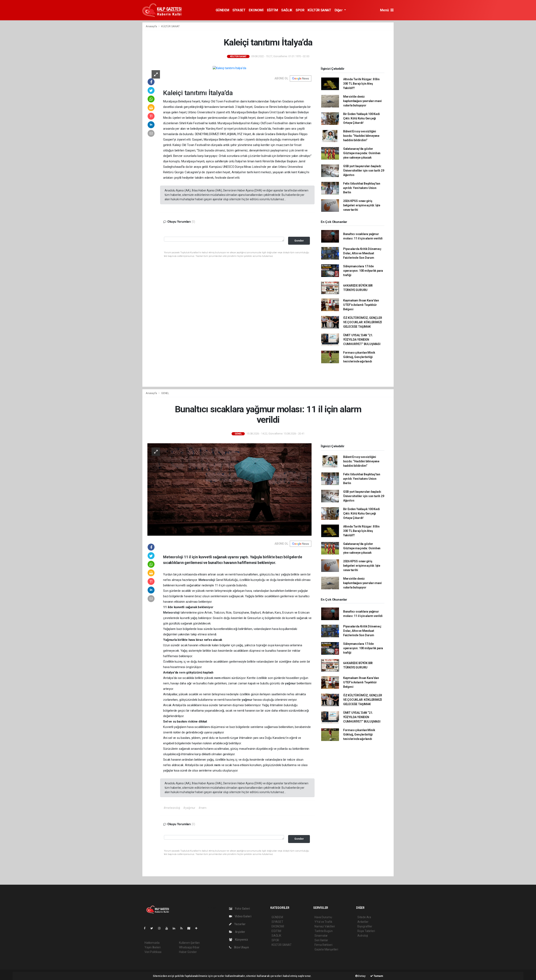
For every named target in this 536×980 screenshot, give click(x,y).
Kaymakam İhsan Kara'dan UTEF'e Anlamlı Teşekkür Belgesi (361, 305)
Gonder (299, 240)
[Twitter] (153, 928)
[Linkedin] (176, 928)
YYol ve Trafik (323, 921)
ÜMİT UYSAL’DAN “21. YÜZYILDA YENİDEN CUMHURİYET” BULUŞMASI (361, 340)
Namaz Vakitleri (324, 926)
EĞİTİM (272, 10)
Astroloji (362, 935)
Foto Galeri (242, 908)
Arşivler (239, 931)
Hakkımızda (152, 942)
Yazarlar (240, 924)
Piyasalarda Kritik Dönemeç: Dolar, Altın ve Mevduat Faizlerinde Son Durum (362, 253)
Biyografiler (364, 926)
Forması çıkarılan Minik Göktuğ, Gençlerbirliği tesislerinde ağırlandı (359, 357)
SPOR (300, 10)
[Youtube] (168, 928)
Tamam (378, 975)
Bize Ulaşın (241, 947)
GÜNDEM (222, 10)
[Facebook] (146, 928)
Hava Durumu (323, 917)
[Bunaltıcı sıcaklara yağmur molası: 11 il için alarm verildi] (229, 489)
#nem (202, 807)
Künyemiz (241, 939)
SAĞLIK (286, 10)
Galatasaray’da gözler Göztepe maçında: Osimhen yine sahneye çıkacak (361, 153)
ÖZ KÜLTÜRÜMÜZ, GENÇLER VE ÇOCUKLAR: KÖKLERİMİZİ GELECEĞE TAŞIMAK (362, 322)
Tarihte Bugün (323, 931)
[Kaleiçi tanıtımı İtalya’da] (229, 68)
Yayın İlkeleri (152, 947)
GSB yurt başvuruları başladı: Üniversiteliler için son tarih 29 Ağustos (363, 170)
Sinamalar (321, 935)
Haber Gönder (188, 952)
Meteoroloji (207, 580)
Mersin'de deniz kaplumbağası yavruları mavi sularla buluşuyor (362, 101)
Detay (362, 975)
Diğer (339, 10)
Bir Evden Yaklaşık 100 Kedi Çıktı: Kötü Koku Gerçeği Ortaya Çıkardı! (361, 118)
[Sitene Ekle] (198, 928)
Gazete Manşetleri (326, 949)
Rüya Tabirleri (366, 931)
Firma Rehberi (323, 944)
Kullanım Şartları (189, 942)
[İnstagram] (161, 928)
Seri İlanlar (321, 940)
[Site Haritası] (190, 928)
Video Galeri (242, 916)
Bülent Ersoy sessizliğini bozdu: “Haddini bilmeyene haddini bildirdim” (361, 136)
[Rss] (183, 928)
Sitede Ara (364, 917)
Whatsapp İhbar (189, 947)
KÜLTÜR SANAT (319, 10)
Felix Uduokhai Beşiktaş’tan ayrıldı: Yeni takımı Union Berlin (361, 188)
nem (182, 672)
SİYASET (238, 10)
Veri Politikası (152, 952)
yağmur (291, 683)
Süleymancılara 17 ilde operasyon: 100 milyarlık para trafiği (363, 271)
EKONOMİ (256, 10)
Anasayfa (151, 26)
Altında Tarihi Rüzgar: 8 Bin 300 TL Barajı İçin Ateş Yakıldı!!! (361, 84)
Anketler (362, 921)
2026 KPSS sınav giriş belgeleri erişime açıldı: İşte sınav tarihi (361, 205)
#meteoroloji (172, 807)
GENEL (165, 393)
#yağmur (189, 807)
